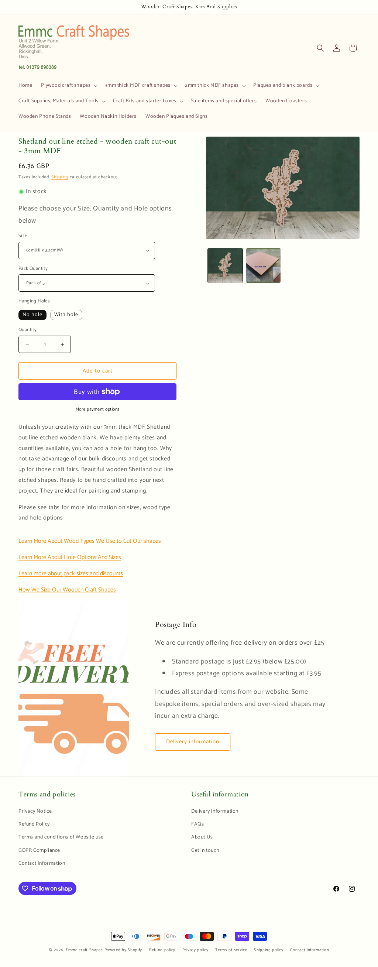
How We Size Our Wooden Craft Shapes (67, 590)
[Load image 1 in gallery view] (225, 265)
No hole (32, 315)
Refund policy (162, 950)
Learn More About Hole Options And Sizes (69, 557)
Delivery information (192, 741)
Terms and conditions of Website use (61, 837)
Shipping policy (269, 950)
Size (22, 236)
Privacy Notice (35, 811)
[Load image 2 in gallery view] (263, 265)
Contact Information (41, 863)
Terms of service (231, 950)
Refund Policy (34, 824)
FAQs (197, 824)
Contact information (309, 950)
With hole (66, 315)
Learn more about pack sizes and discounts (70, 574)
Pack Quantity (33, 268)
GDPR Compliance (39, 850)
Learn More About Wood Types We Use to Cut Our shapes (89, 541)
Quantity (27, 330)
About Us (202, 837)
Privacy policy (195, 950)
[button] (68, 85)
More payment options (98, 409)
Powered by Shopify (123, 950)
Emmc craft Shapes (84, 950)
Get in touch (205, 850)
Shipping (59, 177)
